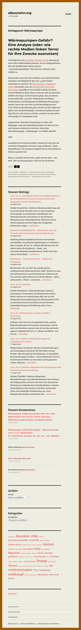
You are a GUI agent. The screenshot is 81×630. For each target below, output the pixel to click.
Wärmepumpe (13, 176)
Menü (68, 14)
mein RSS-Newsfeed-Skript (37, 60)
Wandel (26, 575)
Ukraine (12, 565)
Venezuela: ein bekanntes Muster (38, 420)
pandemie (12, 556)
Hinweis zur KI (14, 612)
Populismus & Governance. (25, 557)
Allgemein (23, 172)
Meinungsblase (13, 174)
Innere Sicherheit (37, 545)
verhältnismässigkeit (20, 569)
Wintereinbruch (24, 176)
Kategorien (13, 517)
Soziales (21, 561)
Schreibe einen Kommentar (41, 176)
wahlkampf (16, 574)
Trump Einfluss (52, 561)
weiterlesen (34, 226)
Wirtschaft (54, 575)
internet (48, 544)
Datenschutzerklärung (28, 624)
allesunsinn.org (20, 13)
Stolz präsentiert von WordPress (48, 624)
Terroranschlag (50, 174)
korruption (29, 549)
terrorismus (29, 561)
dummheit (23, 536)
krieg (37, 548)
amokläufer (11, 536)
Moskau (34, 553)
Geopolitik (34, 540)
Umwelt (39, 566)
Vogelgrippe (45, 570)
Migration (14, 552)
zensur (11, 578)
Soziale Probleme (13, 561)
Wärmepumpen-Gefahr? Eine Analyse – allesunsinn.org (32, 430)
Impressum (29, 447)
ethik (34, 536)
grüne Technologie (47, 172)
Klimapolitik (19, 549)
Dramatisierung (34, 172)
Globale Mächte (27, 545)
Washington (33, 575)
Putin (47, 557)
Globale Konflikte (44, 540)
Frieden (41, 536)
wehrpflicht (42, 575)
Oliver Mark (13, 458)
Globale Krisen (15, 544)
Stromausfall (40, 174)
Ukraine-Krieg (22, 566)
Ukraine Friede (31, 566)
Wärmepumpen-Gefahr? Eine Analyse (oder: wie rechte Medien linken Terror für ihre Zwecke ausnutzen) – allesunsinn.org (31, 417)
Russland (32, 174)
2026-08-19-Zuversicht (20, 284)
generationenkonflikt (18, 540)
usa (51, 565)
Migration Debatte (26, 553)
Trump (41, 561)
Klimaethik (11, 549)
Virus (35, 570)
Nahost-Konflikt (45, 553)
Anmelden (12, 594)
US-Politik (45, 566)
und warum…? (14, 607)
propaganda (23, 174)
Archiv (11, 494)
